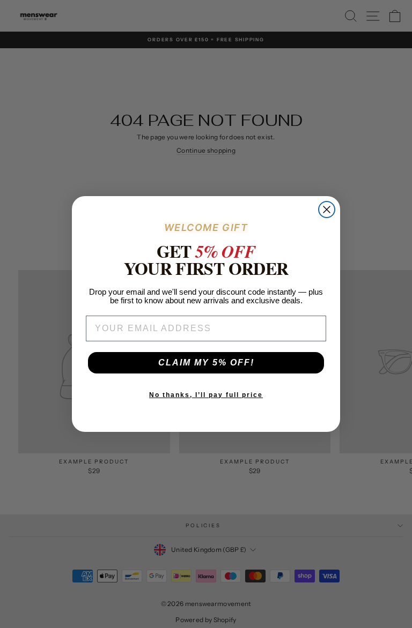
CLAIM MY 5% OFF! (206, 362)
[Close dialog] (327, 209)
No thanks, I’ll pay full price (206, 395)
